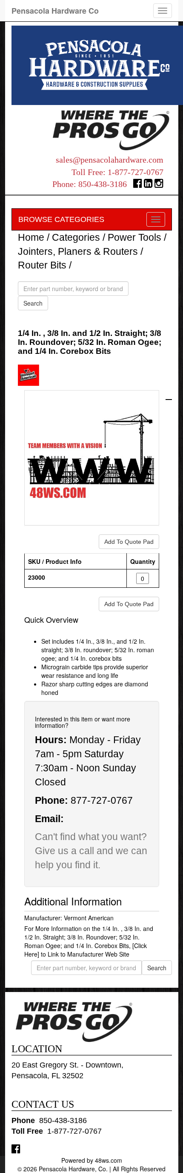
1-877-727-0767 (135, 172)
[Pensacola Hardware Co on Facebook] (15, 1148)
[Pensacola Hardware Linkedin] (148, 185)
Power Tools (134, 237)
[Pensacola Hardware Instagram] (158, 185)
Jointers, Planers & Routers (78, 251)
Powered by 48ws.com (91, 1160)
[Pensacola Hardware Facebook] (137, 185)
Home (31, 237)
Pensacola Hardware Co (55, 10)
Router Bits (42, 265)
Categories (76, 237)
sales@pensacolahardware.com (109, 159)
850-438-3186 (102, 184)
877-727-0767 (102, 800)
